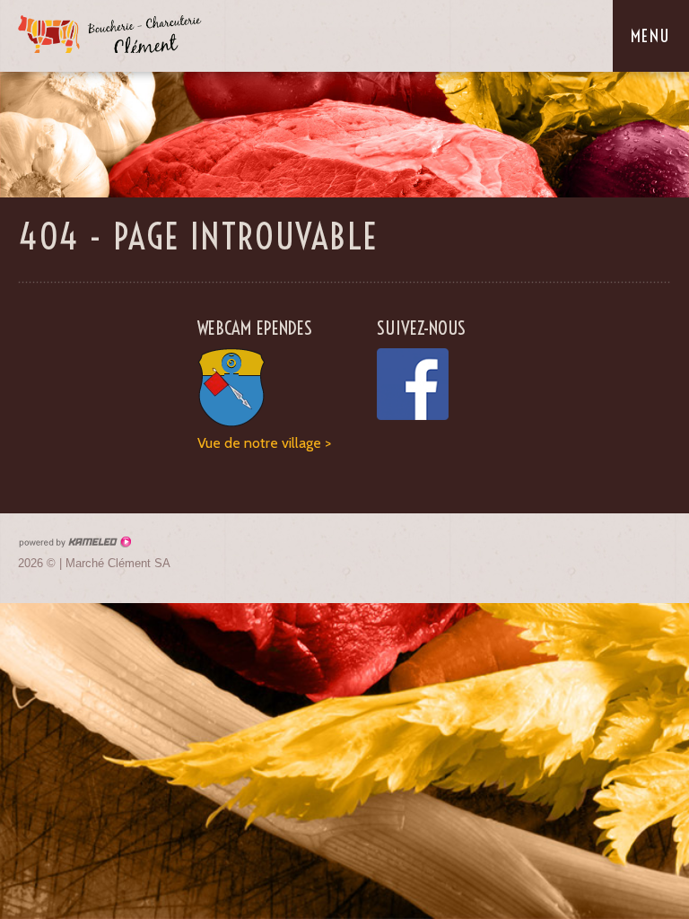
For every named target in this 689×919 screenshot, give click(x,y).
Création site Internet (74, 542)
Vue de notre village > (264, 442)
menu (651, 36)
